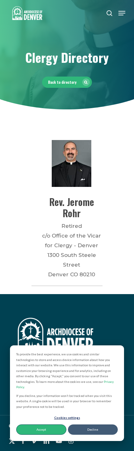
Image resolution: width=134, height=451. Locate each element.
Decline (92, 429)
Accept (41, 429)
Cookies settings (67, 417)
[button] (121, 13)
